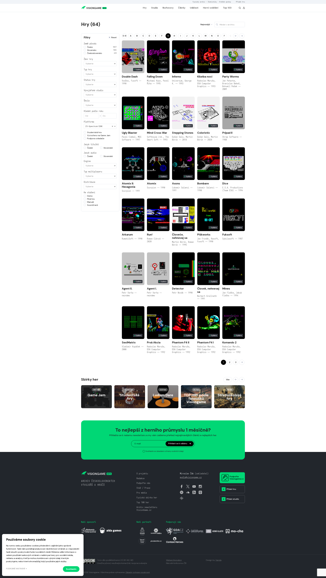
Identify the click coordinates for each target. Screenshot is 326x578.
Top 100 (227, 7)
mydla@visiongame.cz (191, 477)
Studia (154, 7)
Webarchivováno (174, 560)
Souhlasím (71, 569)
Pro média (142, 492)
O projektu (142, 473)
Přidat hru (240, 2)
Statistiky (212, 2)
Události (194, 7)
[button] (235, 35)
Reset (114, 38)
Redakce (141, 478)
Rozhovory (168, 7)
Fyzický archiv (199, 2)
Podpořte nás (143, 483)
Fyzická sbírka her (147, 497)
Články (181, 7)
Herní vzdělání (210, 7)
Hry (145, 7)
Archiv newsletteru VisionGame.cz (147, 508)
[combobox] (100, 63)
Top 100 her (143, 502)
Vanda (218, 560)
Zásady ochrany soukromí (137, 572)
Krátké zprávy (225, 2)
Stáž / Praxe (143, 488)
